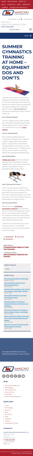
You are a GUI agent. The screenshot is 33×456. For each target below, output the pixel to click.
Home (4, 1)
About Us (22, 1)
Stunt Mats (8, 394)
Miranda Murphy (9, 236)
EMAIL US (6, 444)
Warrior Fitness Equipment (13, 396)
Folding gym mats (8, 160)
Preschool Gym (9, 392)
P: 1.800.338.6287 (9, 440)
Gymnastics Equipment (12, 385)
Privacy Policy (16, 453)
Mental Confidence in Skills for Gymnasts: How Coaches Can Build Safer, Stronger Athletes (16, 318)
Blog (3, 4)
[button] (26, 36)
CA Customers (27, 453)
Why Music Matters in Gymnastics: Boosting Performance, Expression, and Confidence (16, 304)
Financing (26, 4)
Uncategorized (9, 239)
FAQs (18, 4)
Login (19, 19)
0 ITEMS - (27, 19)
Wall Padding (9, 387)
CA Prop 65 (11, 4)
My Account (12, 19)
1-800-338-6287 (7, 27)
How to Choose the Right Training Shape (16, 278)
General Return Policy (18, 7)
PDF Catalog (12, 1)
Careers (5, 7)
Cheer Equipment (10, 390)
